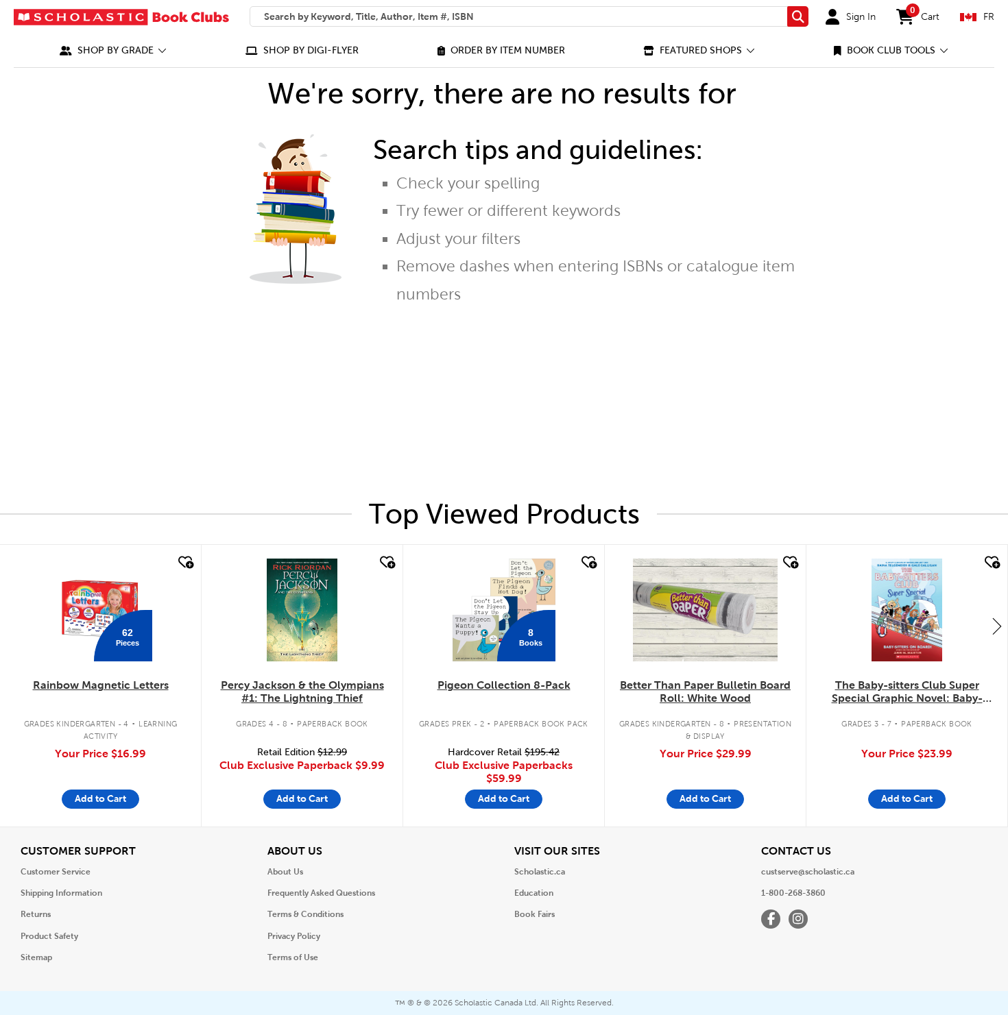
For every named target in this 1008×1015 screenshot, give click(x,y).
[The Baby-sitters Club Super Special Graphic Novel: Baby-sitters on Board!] (907, 610)
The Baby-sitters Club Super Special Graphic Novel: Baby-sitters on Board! (907, 692)
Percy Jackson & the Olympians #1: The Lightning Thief (302, 691)
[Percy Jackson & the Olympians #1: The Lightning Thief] (302, 610)
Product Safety (49, 936)
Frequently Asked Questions (321, 893)
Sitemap (36, 957)
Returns (36, 914)
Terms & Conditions (305, 914)
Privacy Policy (293, 936)
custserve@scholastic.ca (807, 872)
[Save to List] (184, 562)
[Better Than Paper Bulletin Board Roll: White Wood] (705, 610)
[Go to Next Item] (997, 625)
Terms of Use (292, 957)
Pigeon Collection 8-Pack (504, 685)
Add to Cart (100, 798)
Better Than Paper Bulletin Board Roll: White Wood (705, 691)
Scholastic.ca (539, 872)
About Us (285, 872)
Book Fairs (534, 914)
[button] (113, 50)
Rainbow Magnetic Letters (101, 685)
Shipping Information (61, 893)
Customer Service (56, 872)
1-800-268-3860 (793, 893)
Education (533, 893)
